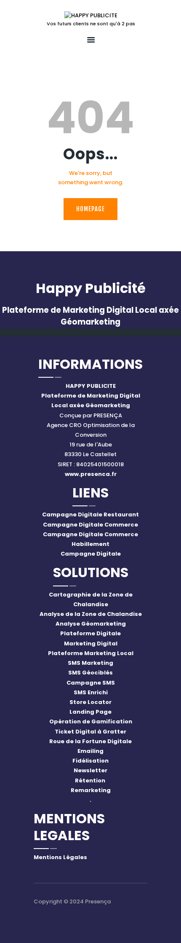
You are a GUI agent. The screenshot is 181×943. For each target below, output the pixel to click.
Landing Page (90, 712)
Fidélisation (90, 761)
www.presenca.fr (91, 474)
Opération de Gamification (90, 721)
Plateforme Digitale (90, 633)
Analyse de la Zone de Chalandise (91, 614)
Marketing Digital (90, 643)
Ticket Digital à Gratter (90, 732)
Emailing (90, 751)
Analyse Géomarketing (91, 624)
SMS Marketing (90, 663)
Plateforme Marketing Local (90, 653)
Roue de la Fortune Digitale (90, 741)
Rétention (90, 780)
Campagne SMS (91, 683)
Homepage (90, 209)
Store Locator (90, 702)
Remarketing (91, 790)
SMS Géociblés (90, 673)
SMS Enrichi (91, 692)
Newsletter (90, 770)
